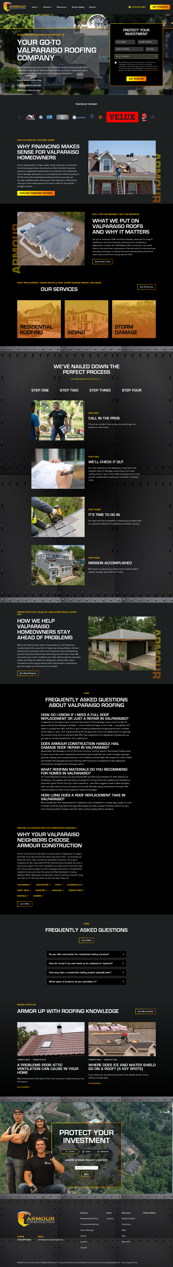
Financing (126, 1224)
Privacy (128, 1262)
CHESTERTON (42, 885)
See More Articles (145, 1011)
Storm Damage (87, 1230)
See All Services (146, 287)
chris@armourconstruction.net (50, 1240)
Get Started (160, 7)
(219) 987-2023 (139, 7)
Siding (83, 1236)
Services (47, 7)
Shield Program (128, 1218)
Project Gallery (78, 7)
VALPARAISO (23, 885)
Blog (124, 1236)
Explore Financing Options (36, 193)
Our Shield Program (28, 673)
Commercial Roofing (90, 1224)
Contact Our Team (102, 262)
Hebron (37, 896)
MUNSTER (40, 890)
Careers (110, 1218)
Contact (92, 7)
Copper (84, 1247)
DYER (57, 885)
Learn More (87, 940)
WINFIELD (21, 896)
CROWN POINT (75, 890)
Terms (156, 70)
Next (86, 1174)
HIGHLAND (57, 890)
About (34, 7)
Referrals (126, 1241)
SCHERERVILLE (74, 885)
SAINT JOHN (23, 890)
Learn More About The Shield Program (86, 379)
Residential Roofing (89, 1218)
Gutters (84, 1241)
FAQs (124, 1230)
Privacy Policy (148, 70)
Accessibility (81, 1262)
